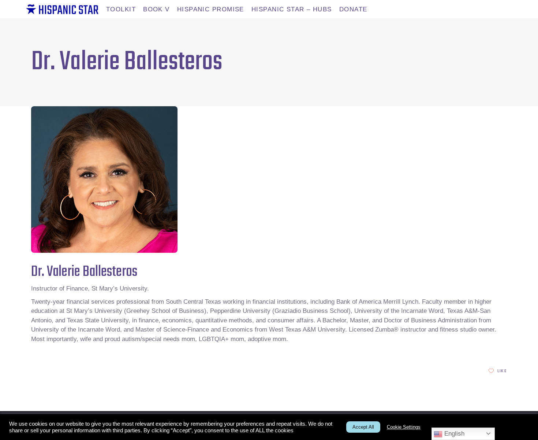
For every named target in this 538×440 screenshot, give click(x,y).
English (453, 433)
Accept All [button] (363, 427)
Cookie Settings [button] (404, 427)
